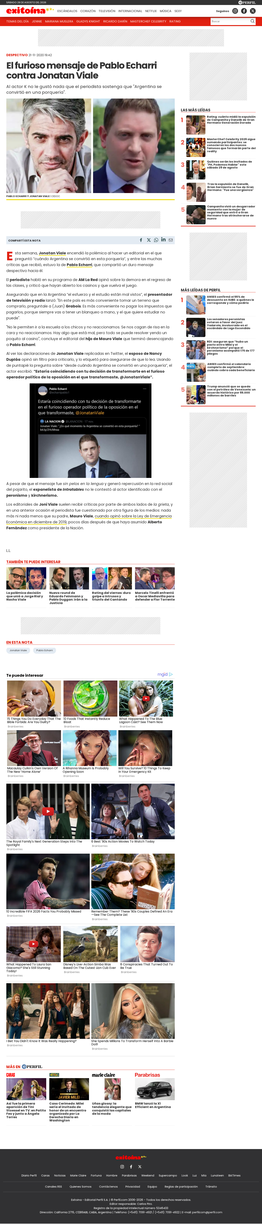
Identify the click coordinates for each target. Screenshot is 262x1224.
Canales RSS (53, 1187)
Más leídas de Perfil (201, 290)
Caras (45, 1175)
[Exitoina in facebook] (244, 11)
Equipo (152, 1187)
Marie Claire (78, 1175)
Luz (195, 1175)
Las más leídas (195, 110)
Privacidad (132, 1187)
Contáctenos (108, 1187)
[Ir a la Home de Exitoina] (30, 11)
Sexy (178, 11)
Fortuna (96, 1175)
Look (185, 1175)
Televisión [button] (107, 11)
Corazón (88, 11)
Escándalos (67, 11)
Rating (175, 21)
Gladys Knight (88, 21)
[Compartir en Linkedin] (163, 240)
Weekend (147, 1175)
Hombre (111, 1175)
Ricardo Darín (115, 21)
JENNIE (37, 21)
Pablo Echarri (44, 650)
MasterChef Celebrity (148, 21)
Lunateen (217, 1175)
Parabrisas (129, 1175)
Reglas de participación (181, 1187)
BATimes (234, 1175)
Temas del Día (17, 21)
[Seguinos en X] (253, 11)
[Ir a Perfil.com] (247, 3)
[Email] (171, 240)
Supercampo (168, 1175)
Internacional (130, 11)
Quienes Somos (80, 1187)
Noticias (60, 1175)
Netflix (151, 11)
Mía (203, 1175)
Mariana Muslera (59, 21)
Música (165, 11)
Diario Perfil (29, 1175)
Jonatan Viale (18, 650)
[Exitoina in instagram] (235, 11)
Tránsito (211, 1187)
